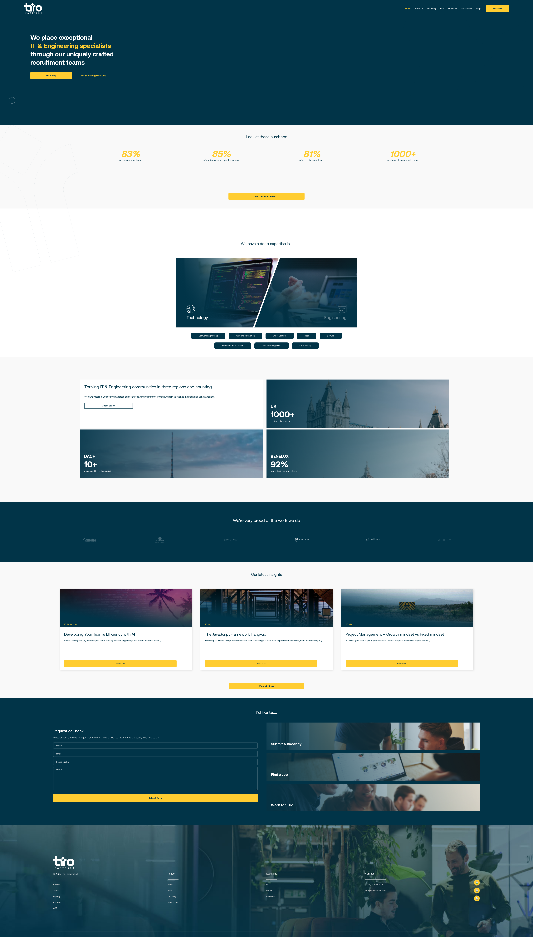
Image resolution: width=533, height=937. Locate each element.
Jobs (442, 8)
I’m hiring (172, 896)
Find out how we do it (266, 196)
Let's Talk (497, 8)
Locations (452, 8)
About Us (419, 8)
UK (267, 884)
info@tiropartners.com (375, 890)
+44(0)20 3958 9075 (374, 884)
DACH (269, 890)
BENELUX (270, 896)
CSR (55, 908)
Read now (120, 663)
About (170, 884)
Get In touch (108, 405)
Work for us (173, 902)
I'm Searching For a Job (93, 75)
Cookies (57, 902)
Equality (56, 896)
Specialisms (466, 8)
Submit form (155, 798)
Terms (56, 890)
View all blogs (266, 686)
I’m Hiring (431, 8)
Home (407, 8)
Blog (478, 8)
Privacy (56, 884)
